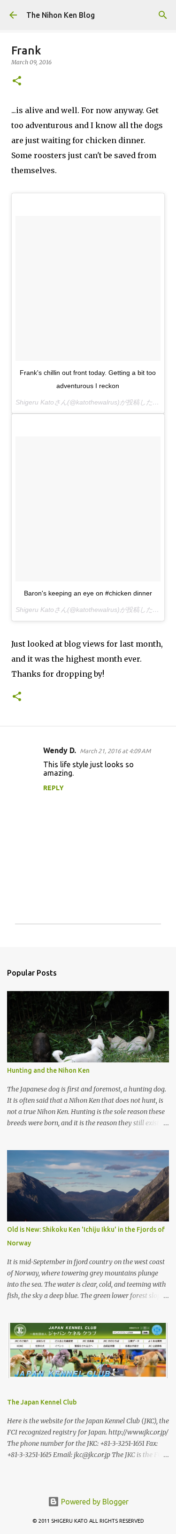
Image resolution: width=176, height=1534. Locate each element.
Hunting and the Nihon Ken (48, 1070)
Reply (53, 788)
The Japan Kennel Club (42, 1402)
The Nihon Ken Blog (60, 15)
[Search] (162, 15)
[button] (17, 81)
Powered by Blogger (94, 1501)
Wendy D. (59, 750)
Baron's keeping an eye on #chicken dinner (88, 593)
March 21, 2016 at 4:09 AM (115, 751)
